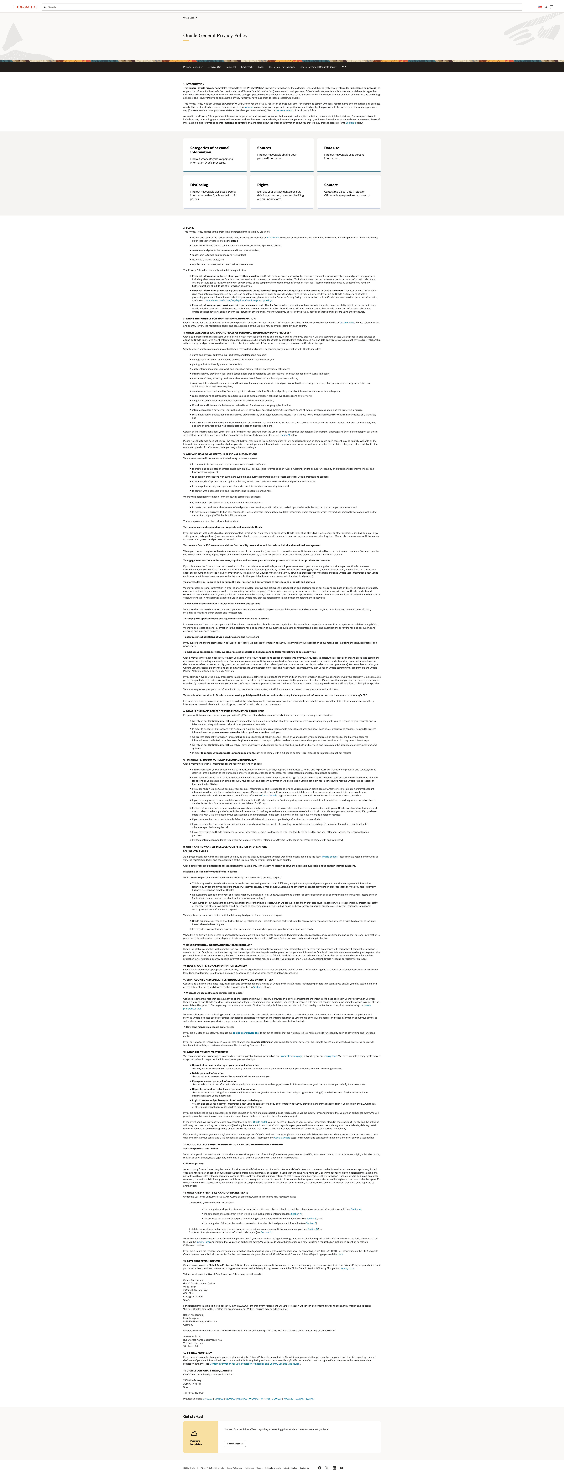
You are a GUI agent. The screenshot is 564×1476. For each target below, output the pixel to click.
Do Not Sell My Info (216, 1468)
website (248, 106)
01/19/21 (265, 1398)
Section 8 (311, 1223)
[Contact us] (551, 7)
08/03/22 (230, 1398)
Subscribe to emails (273, 1468)
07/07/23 (208, 1398)
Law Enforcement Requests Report (318, 66)
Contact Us (304, 1468)
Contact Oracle (269, 795)
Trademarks (247, 66)
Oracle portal (260, 1121)
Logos (261, 66)
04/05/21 (254, 1398)
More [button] (346, 66)
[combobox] (282, 7)
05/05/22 (242, 1398)
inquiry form (330, 1055)
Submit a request (235, 1443)
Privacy (203, 1468)
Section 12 (313, 1229)
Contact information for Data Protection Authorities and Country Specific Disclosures (254, 1363)
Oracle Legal (188, 17)
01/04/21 (276, 1398)
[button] (12, 7)
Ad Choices (249, 1468)
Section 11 (285, 434)
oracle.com (273, 237)
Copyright (231, 66)
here (340, 1254)
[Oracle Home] (27, 7)
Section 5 (258, 986)
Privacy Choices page (291, 1055)
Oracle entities (347, 322)
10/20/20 (288, 1398)
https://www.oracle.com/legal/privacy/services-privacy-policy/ (238, 300)
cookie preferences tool (246, 1032)
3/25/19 (310, 1398)
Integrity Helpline (290, 1468)
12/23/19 (299, 1398)
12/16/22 (219, 1398)
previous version (284, 110)
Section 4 (351, 122)
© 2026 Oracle (189, 1468)
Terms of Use (214, 66)
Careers (259, 1468)
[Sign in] (546, 7)
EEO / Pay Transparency (282, 66)
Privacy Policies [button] (191, 66)
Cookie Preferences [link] (234, 1468)
